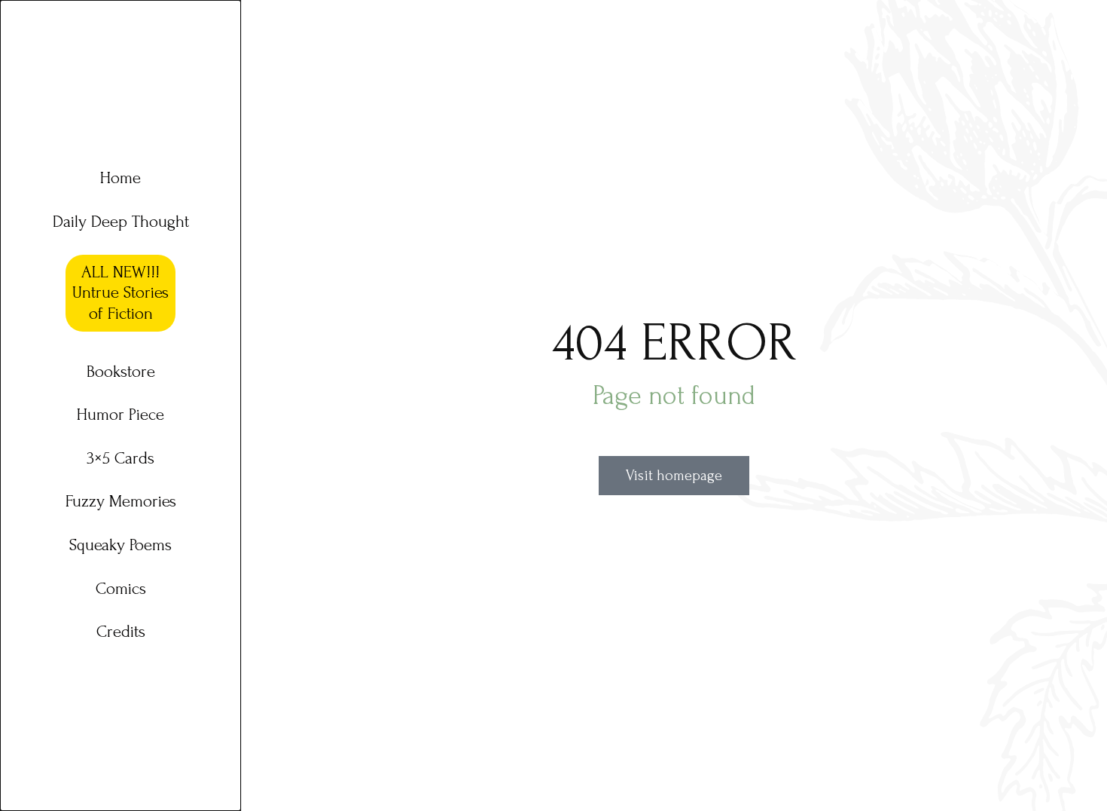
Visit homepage (674, 475)
